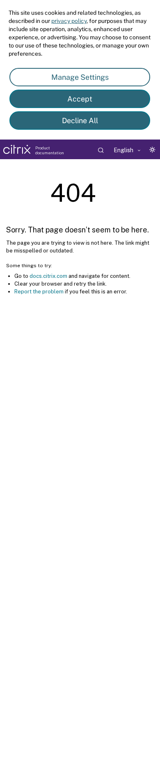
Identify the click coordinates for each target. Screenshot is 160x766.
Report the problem (39, 291)
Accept (79, 99)
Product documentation (49, 150)
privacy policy (69, 21)
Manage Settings (80, 77)
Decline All (80, 120)
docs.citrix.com (48, 276)
